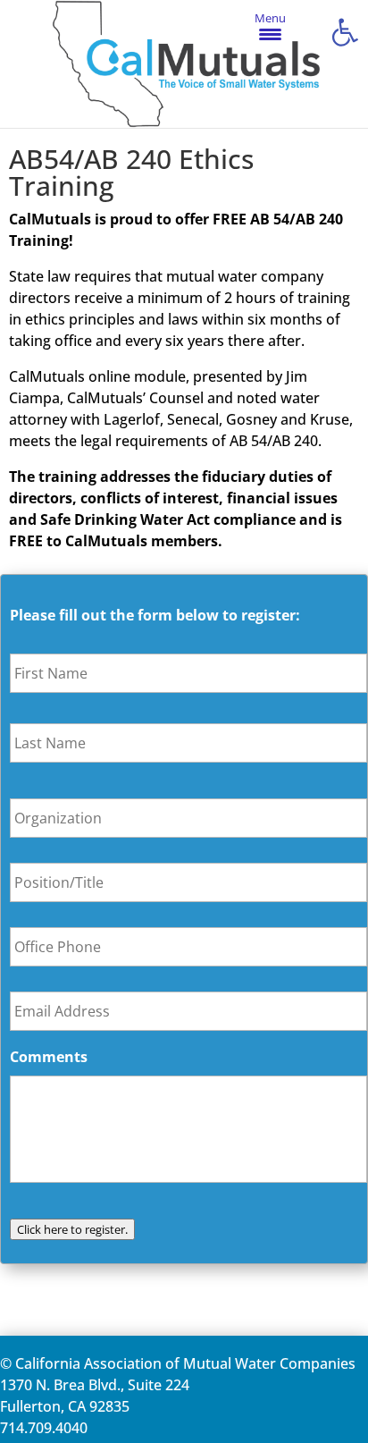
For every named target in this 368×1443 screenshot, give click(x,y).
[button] (345, 32)
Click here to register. (72, 1229)
